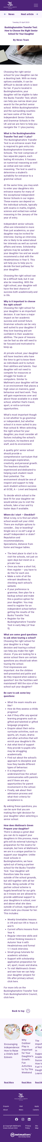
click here (12, 981)
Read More (9, 1082)
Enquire (6, 1106)
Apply (37, 1106)
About (5, 1110)
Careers (36, 1110)
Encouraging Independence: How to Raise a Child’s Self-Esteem (12, 1051)
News (21, 1110)
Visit (21, 1106)
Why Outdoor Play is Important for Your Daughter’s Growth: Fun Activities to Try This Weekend (27, 1056)
